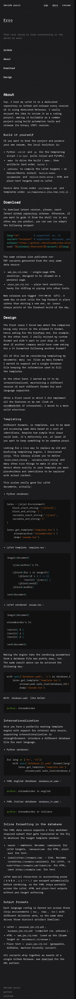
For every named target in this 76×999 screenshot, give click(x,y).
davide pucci (12, 5)
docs (55, 5)
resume (66, 5)
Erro (8, 20)
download (47, 959)
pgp (46, 5)
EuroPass (39, 332)
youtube (8, 996)
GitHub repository (25, 213)
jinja (7, 455)
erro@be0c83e (12, 405)
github (8, 992)
